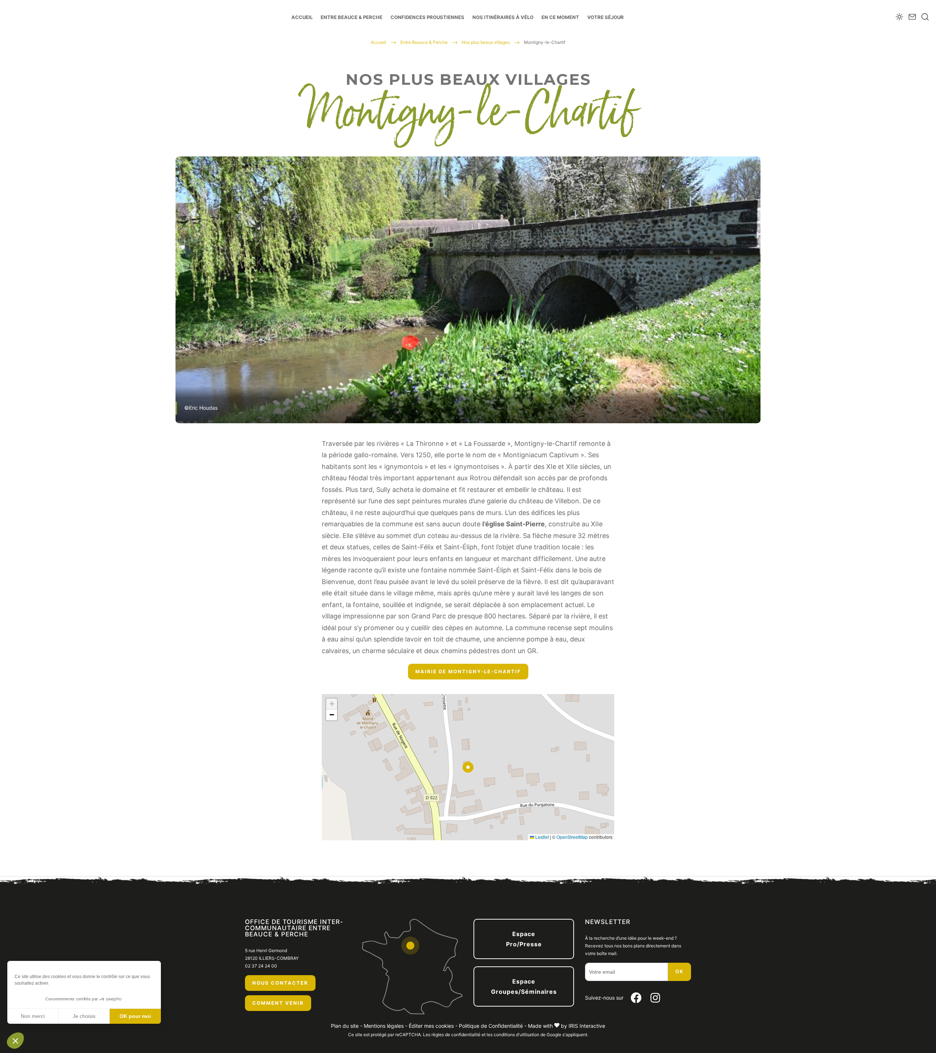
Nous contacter (280, 983)
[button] (15, 1040)
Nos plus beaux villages (486, 42)
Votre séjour (605, 17)
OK (679, 971)
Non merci (33, 1016)
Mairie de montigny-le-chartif (468, 671)
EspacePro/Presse (524, 939)
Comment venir (278, 1003)
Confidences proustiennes (427, 17)
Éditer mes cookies (431, 1026)
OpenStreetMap (572, 837)
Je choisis (84, 1016)
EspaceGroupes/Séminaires (524, 986)
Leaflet (541, 837)
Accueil (302, 17)
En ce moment (560, 17)
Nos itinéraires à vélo (502, 17)
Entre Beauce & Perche (351, 17)
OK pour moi (135, 1016)
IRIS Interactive (587, 1026)
